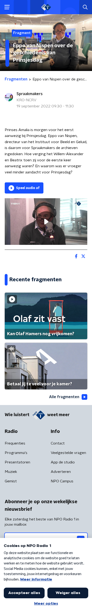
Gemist (11, 481)
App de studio (63, 462)
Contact (58, 443)
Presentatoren (17, 462)
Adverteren (61, 472)
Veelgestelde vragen (68, 453)
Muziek (11, 472)
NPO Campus (62, 481)
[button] (7, 7)
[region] (46, 221)
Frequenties (15, 443)
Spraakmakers (30, 94)
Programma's (16, 453)
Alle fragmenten (64, 397)
